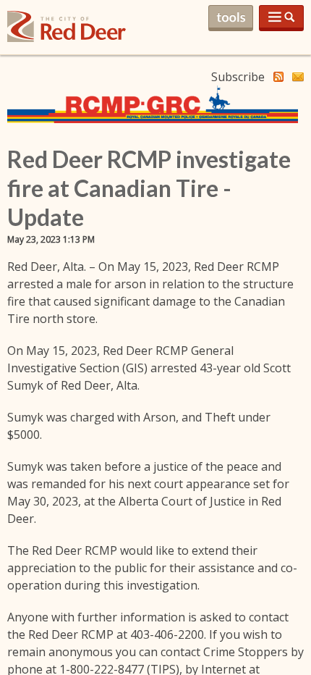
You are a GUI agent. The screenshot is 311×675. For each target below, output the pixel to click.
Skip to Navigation (281, 18)
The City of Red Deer (66, 38)
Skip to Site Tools (230, 18)
